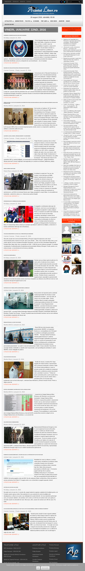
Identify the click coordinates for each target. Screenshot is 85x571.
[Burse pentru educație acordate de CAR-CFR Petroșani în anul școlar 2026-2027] (66, 259)
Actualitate (8, 21)
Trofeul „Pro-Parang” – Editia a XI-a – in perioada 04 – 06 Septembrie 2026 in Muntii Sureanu (72, 107)
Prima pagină (8, 1)
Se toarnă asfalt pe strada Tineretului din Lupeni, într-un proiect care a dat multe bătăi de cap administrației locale (72, 128)
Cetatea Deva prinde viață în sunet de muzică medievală (71, 85)
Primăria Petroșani (54, 545)
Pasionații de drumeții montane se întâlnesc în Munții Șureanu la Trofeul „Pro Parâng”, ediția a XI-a (72, 179)
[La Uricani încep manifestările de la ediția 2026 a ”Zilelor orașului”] (66, 249)
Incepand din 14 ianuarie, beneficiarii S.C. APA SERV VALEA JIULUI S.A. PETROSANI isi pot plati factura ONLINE (23, 454)
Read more (45, 568)
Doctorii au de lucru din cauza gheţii (11, 487)
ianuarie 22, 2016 (15, 38)
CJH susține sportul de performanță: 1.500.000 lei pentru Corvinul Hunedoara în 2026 (72, 122)
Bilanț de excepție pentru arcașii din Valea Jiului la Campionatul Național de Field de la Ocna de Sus (72, 148)
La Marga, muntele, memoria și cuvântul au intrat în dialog (72, 183)
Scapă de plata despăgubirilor (10, 255)
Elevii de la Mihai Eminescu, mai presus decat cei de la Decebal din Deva (17, 389)
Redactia (22, 1)
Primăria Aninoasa (54, 548)
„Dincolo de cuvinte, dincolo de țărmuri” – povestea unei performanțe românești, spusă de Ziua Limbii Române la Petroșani (72, 49)
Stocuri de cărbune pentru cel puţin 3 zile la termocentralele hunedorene (18, 233)
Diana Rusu (7, 171)
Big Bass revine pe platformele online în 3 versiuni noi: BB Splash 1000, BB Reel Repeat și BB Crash (72, 161)
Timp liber (44, 21)
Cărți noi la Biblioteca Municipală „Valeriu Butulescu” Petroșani (72, 111)
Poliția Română (36, 551)
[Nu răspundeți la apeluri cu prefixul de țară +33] (76, 270)
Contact (29, 1)
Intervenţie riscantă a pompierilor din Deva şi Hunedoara (15, 201)
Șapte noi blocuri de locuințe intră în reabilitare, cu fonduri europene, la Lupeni (72, 101)
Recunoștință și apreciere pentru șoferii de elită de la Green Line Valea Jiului (72, 143)
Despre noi (15, 1)
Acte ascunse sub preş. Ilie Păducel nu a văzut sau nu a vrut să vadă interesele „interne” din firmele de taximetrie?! (26, 508)
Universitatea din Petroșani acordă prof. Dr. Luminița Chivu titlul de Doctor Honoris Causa (72, 82)
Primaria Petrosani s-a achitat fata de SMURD (12, 322)
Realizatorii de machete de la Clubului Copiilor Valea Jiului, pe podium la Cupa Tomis (72, 90)
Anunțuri (61, 21)
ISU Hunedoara (53, 562)
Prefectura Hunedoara (38, 548)
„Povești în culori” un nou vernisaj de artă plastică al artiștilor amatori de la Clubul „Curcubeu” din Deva (72, 137)
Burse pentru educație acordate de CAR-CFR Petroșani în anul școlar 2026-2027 (72, 55)
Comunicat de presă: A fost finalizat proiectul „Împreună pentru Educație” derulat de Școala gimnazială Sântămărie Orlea (71, 66)
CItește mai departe (11, 63)
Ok (38, 568)
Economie (36, 21)
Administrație (19, 21)
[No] (83, 567)
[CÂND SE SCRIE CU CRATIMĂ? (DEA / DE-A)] (66, 270)
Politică (27, 21)
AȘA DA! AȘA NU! (9, 24)
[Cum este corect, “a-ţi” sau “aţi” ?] (66, 229)
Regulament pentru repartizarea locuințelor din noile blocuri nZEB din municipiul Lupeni (72, 173)
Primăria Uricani (53, 559)
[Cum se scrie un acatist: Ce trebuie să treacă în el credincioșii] (76, 259)
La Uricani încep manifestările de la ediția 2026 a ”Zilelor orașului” (72, 132)
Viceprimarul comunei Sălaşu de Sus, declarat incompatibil (15, 35)
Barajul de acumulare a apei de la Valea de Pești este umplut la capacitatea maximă (72, 60)
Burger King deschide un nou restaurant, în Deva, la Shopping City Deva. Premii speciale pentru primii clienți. (72, 116)
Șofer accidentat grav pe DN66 (9, 168)
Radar (68, 21)
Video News (53, 21)
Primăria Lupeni (53, 551)
